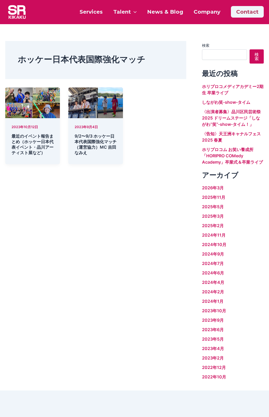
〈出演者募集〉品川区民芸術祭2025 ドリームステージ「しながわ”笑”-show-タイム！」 (231, 118)
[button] (134, 11)
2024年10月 (214, 244)
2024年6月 (213, 272)
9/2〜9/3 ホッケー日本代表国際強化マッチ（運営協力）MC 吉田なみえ (96, 144)
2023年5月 (213, 339)
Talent (122, 12)
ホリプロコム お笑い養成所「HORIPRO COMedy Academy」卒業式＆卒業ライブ (232, 156)
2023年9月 (213, 320)
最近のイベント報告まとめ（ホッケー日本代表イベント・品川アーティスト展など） (33, 144)
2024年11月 (214, 235)
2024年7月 (213, 263)
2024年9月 (213, 254)
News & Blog (165, 12)
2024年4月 (213, 282)
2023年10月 (214, 310)
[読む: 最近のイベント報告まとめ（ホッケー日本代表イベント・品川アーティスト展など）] (32, 102)
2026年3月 (213, 187)
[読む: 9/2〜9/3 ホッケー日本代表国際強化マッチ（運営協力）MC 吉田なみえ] (95, 102)
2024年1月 (213, 301)
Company (207, 12)
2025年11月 (213, 197)
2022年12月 (214, 367)
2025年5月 (213, 206)
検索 (205, 45)
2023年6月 (213, 329)
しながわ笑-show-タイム (226, 102)
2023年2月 (213, 358)
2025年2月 (213, 225)
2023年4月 (213, 348)
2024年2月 (213, 291)
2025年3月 (213, 216)
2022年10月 (214, 376)
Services (91, 12)
